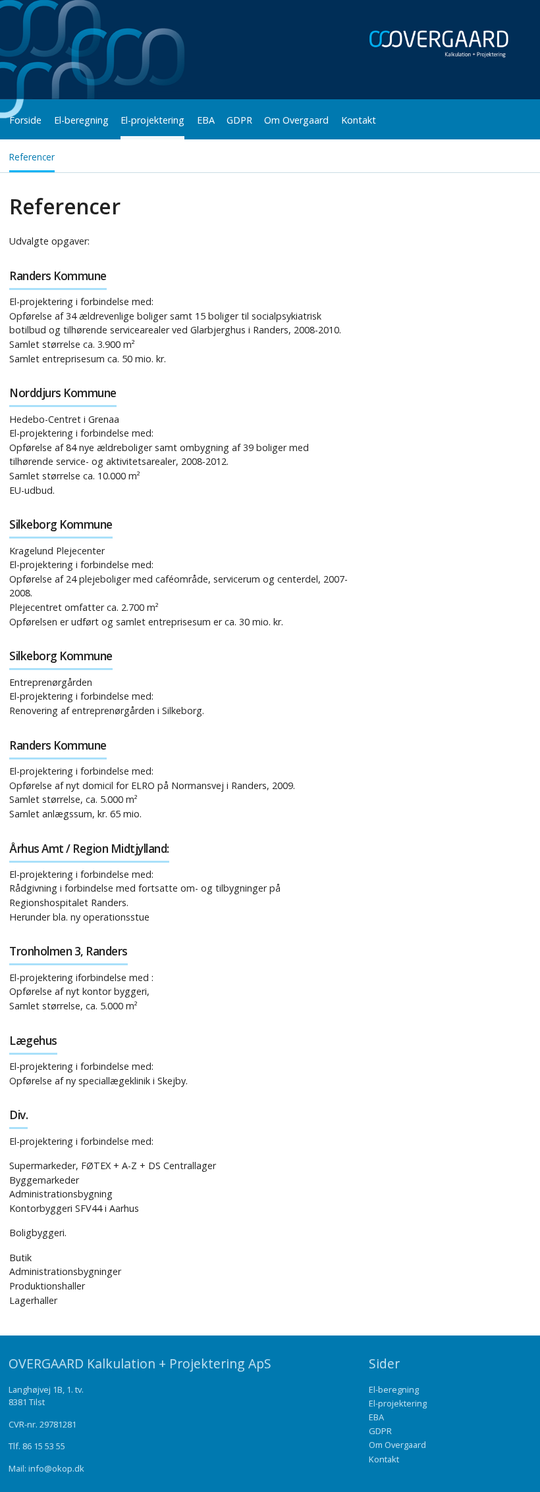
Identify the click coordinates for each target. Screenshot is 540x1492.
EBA (206, 120)
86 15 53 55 (43, 1446)
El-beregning (81, 120)
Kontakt (358, 120)
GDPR (239, 120)
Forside (25, 120)
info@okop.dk (56, 1468)
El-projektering (152, 120)
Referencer (32, 157)
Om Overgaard (296, 120)
